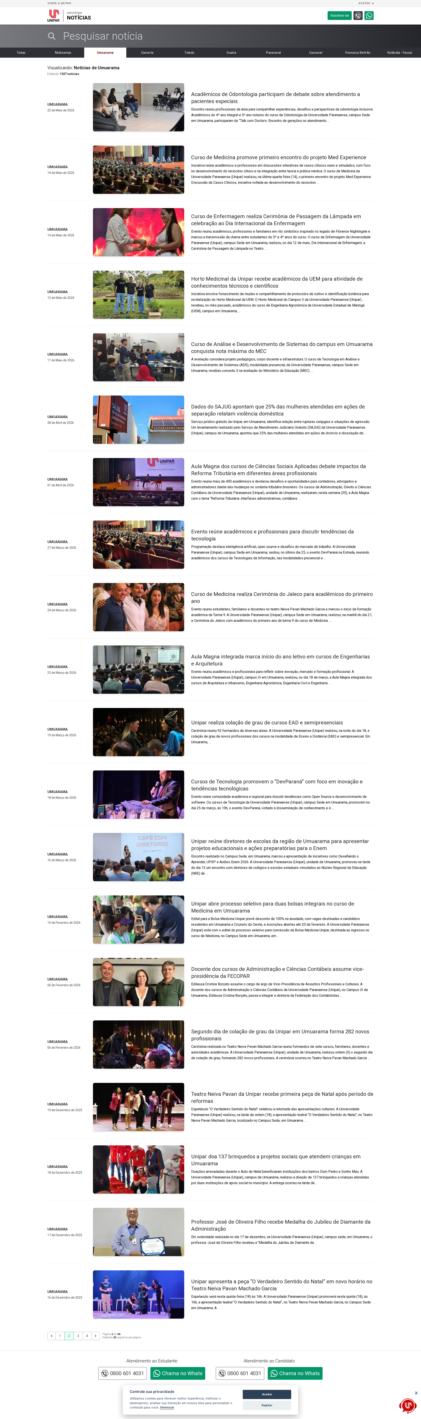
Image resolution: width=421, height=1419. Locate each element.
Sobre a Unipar (59, 3)
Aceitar (267, 1394)
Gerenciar (167, 1407)
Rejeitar (267, 1405)
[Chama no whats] (369, 15)
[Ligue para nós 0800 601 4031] (358, 15)
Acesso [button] (364, 3)
